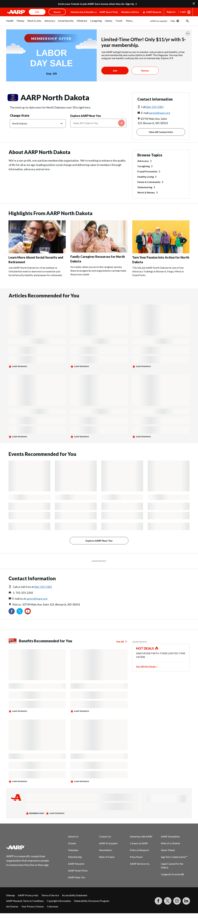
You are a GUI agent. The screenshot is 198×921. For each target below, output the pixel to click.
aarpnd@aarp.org (159, 113)
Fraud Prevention (147, 171)
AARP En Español (108, 843)
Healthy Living (145, 176)
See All (120, 641)
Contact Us (105, 836)
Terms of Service (50, 895)
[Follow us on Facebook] (12, 611)
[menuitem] (10, 22)
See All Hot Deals (146, 666)
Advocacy (143, 160)
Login (183, 11)
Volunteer (73, 850)
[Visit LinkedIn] (186, 901)
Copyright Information (59, 900)
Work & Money (146, 192)
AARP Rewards (153, 12)
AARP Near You (76, 877)
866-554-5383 (154, 107)
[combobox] (98, 123)
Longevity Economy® (172, 874)
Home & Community (149, 181)
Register (171, 12)
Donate (72, 843)
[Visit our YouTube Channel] (28, 611)
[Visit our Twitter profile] (20, 611)
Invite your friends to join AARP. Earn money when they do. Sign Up (96, 3)
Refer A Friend (106, 856)
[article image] (37, 252)
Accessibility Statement (74, 895)
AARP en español (158, 21)
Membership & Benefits (83, 12)
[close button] (187, 33)
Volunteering (144, 187)
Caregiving (143, 166)
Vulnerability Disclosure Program (91, 900)
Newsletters (105, 850)
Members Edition (130, 12)
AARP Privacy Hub (28, 895)
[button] (187, 21)
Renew (145, 70)
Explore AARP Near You (85, 115)
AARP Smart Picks (108, 12)
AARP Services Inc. (140, 863)
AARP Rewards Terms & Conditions (25, 900)
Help (172, 20)
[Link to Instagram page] (177, 901)
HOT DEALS (145, 648)
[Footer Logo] (28, 847)
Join (115, 70)
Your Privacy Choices (32, 906)
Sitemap (10, 895)
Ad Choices (12, 906)
